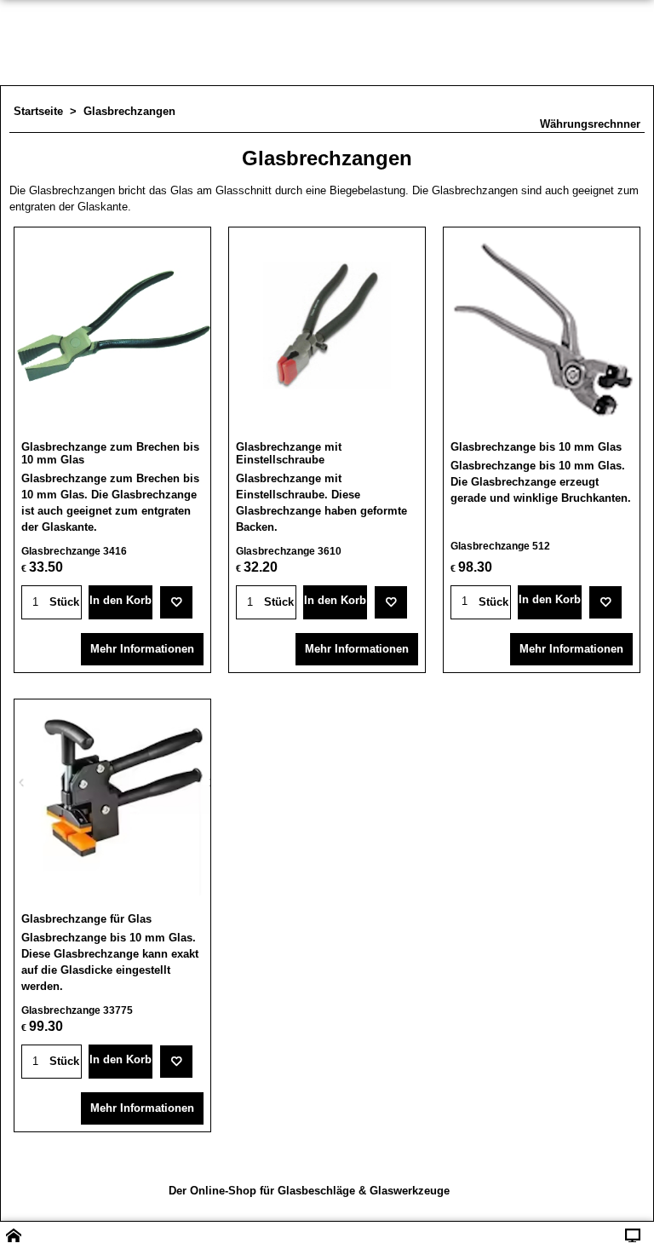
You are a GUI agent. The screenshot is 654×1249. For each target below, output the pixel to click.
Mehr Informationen (142, 648)
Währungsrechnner (590, 124)
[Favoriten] (176, 602)
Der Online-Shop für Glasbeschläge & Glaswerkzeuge (309, 1190)
